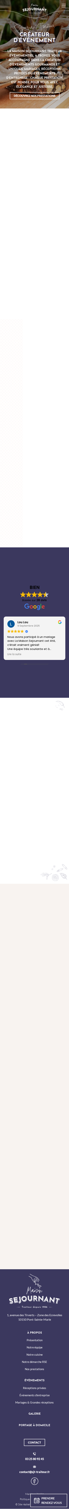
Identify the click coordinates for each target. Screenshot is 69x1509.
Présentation (35, 1340)
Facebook (34, 1481)
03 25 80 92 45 (34, 1459)
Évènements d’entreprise (35, 1395)
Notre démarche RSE (34, 1362)
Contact (34, 1442)
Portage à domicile (34, 1425)
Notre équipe (35, 1347)
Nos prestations (34, 1369)
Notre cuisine (34, 1354)
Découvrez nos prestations (34, 95)
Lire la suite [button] (14, 654)
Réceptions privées (34, 1388)
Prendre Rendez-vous (51, 1500)
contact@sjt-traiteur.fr (34, 1472)
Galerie (35, 1414)
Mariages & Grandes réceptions (34, 1402)
